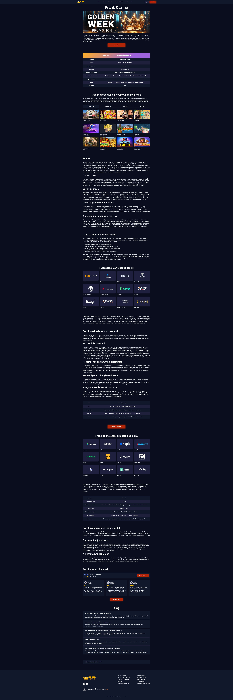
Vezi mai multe (116, 599)
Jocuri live (107, 106)
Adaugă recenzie (142, 575)
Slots (141, 106)
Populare (90, 106)
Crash (124, 106)
